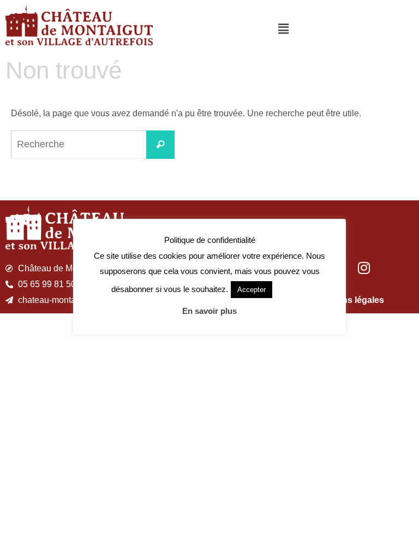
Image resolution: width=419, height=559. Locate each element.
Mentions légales (349, 300)
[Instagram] (364, 267)
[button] (283, 29)
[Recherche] (160, 144)
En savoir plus (209, 311)
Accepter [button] (251, 290)
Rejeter (291, 289)
